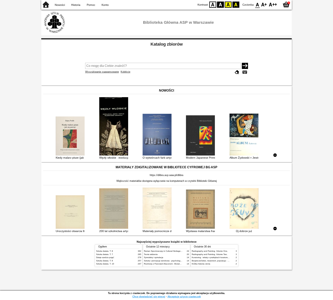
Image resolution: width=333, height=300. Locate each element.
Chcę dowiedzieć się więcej (148, 296)
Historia (75, 4)
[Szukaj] (245, 66)
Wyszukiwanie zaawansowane (102, 71)
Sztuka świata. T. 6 (104, 261)
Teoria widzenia (151, 254)
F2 (273, 4)
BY (236, 4)
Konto (105, 4)
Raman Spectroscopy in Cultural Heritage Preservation (168, 251)
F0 (257, 4)
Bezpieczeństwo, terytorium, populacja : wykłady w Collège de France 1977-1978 (228, 261)
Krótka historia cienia (201, 264)
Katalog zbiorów (167, 44)
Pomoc (91, 4)
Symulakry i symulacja (153, 257)
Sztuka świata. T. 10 (105, 264)
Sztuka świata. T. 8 (104, 251)
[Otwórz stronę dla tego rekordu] (71, 136)
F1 (264, 4)
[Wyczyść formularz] (237, 72)
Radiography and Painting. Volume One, (210, 251)
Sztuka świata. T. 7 (104, 254)
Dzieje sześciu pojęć (105, 257)
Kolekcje (125, 71)
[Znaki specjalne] (245, 72)
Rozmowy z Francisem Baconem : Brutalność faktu (166, 264)
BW (220, 4)
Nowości (60, 4)
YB (228, 4)
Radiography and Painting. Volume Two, (209, 254)
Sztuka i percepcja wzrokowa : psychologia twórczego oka (169, 261)
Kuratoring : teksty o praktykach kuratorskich (211, 257)
